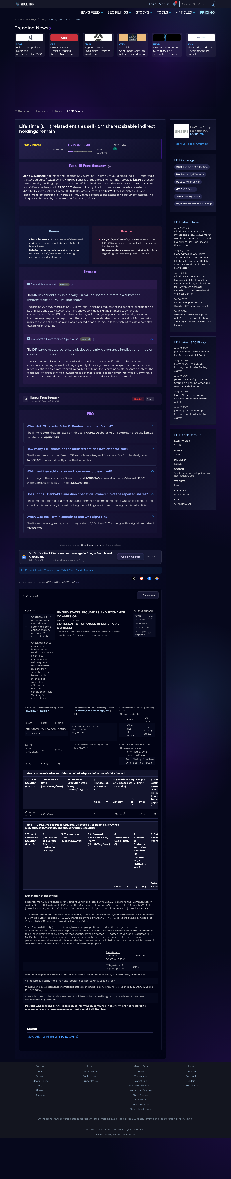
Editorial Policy (40, 1081)
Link (176, 485)
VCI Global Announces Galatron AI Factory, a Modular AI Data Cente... (132, 52)
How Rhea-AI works (91, 545)
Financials (42, 111)
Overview (23, 111)
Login (152, 4)
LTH (201, 134)
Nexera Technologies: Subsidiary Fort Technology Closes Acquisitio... (166, 52)
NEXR (156, 44)
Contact (40, 1076)
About (40, 1071)
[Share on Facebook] (148, 578)
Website (180, 481)
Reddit (191, 1081)
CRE (52, 44)
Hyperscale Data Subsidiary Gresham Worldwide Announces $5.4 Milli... (97, 54)
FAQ (40, 1085)
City (177, 500)
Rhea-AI (40, 1090)
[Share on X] (133, 578)
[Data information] (200, 435)
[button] (110, 166)
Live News (140, 1099)
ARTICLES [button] (184, 12)
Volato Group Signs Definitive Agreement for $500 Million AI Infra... (29, 52)
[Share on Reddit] (140, 578)
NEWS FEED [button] (89, 12)
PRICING (207, 12)
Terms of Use (90, 1071)
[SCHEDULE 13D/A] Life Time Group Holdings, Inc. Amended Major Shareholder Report (192, 383)
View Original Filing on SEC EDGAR (51, 1036)
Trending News (31, 27)
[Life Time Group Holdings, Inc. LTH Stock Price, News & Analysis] (181, 131)
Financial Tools (141, 1104)
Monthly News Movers (141, 1085)
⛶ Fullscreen (148, 595)
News (58, 111)
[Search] (212, 4)
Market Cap (182, 441)
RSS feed (191, 1071)
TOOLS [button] (162, 12)
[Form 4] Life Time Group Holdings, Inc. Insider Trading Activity (191, 367)
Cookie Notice (90, 1076)
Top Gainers (140, 1076)
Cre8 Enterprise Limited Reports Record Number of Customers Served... (62, 52)
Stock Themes (140, 1095)
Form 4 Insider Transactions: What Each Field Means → (59, 570)
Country (180, 490)
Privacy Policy (90, 1081)
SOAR (19, 44)
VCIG (122, 44)
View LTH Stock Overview (193, 143)
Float (178, 450)
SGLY (190, 44)
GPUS (88, 44)
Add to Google (191, 1085)
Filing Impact (32, 144)
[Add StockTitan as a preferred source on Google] (156, 578)
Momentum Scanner (140, 1090)
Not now (152, 556)
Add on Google (131, 556)
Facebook (191, 1076)
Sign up (164, 4)
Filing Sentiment (79, 144)
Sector (179, 469)
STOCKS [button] (142, 12)
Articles (141, 1071)
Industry (180, 460)
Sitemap (40, 1095)
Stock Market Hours (140, 1109)
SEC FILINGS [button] (118, 12)
